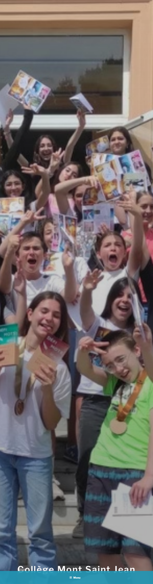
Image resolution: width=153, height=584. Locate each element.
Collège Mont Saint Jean (76, 569)
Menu (76, 577)
